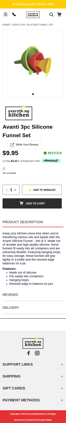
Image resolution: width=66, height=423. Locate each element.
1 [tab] (33, 94)
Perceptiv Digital (44, 420)
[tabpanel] (33, 60)
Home (6, 24)
